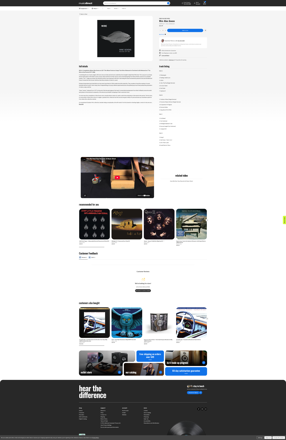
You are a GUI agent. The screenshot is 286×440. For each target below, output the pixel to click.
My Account (125, 410)
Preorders (81, 414)
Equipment (84, 8)
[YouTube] (205, 409)
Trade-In (124, 8)
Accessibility (147, 421)
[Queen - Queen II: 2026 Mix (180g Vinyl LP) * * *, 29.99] (159, 224)
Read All (81, 104)
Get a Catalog (147, 412)
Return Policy (104, 419)
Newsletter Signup (193, 392)
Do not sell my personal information (110, 427)
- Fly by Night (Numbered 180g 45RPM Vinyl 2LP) (124, 339)
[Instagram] (202, 409)
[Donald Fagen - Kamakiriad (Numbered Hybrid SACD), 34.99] (191, 322)
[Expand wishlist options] (205, 30)
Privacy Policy (95, 437)
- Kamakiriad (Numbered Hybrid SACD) (188, 339)
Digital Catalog (83, 419)
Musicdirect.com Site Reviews (151, 423)
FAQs (102, 412)
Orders (124, 412)
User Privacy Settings (106, 425)
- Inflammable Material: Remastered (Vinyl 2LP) (94, 241)
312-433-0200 (181, 40)
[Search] (168, 3)
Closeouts (81, 412)
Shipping (103, 416)
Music (95, 8)
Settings (260, 437)
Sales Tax (146, 419)
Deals (108, 8)
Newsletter (147, 414)
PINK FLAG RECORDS (164, 18)
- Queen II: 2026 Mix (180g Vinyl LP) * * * (154, 241)
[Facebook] (198, 409)
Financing (146, 416)
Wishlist (124, 414)
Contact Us (103, 414)
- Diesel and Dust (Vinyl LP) (121, 241)
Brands (115, 8)
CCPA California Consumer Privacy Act (111, 423)
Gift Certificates (83, 416)
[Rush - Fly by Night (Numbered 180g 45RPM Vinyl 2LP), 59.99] (126, 322)
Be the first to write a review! (143, 290)
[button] (207, 220)
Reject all (268, 437)
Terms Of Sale (104, 421)
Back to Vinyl (84, 14)
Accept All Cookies (279, 437)
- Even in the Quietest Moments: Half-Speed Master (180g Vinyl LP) (191, 241)
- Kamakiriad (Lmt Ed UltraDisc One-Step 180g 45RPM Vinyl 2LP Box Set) (93, 340)
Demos (81, 410)
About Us (103, 410)
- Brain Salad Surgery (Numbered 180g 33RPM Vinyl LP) (158, 340)
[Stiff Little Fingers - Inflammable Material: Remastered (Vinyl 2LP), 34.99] (94, 224)
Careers (146, 410)
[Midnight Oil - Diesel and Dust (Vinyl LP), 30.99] (126, 224)
